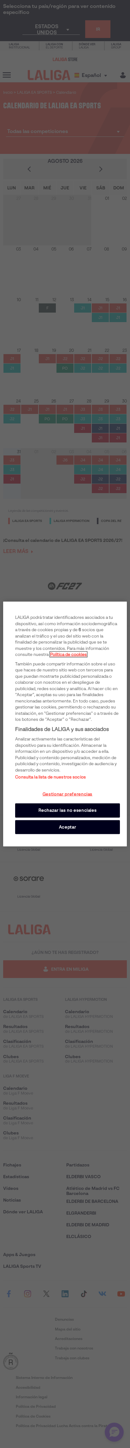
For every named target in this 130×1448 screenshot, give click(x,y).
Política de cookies (68, 654)
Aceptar (67, 826)
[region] (65, 724)
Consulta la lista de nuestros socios (50, 777)
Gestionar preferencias (67, 794)
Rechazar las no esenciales (67, 810)
